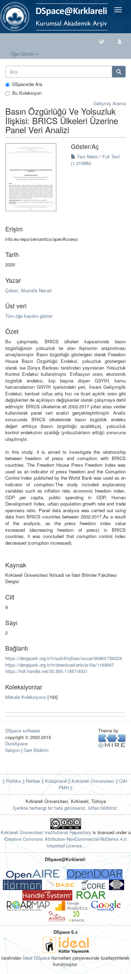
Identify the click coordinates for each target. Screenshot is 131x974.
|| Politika (11, 781)
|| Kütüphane (53, 781)
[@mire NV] (112, 740)
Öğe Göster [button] (22, 53)
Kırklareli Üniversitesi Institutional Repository (46, 832)
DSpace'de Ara (27, 84)
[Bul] (119, 72)
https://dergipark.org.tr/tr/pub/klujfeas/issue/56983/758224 (63, 658)
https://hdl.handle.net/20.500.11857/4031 (46, 671)
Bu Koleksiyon (27, 93)
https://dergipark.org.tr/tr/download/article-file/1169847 (59, 664)
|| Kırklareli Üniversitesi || (92, 781)
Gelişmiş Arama (109, 103)
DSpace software (22, 730)
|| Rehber (30, 781)
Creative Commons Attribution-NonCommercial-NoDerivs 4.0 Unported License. (65, 842)
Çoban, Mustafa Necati (28, 290)
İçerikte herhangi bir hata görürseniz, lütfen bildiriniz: (65, 807)
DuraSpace (16, 743)
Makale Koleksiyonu (25, 697)
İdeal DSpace (36, 957)
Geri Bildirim (36, 750)
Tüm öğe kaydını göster (28, 316)
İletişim (12, 750)
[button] (101, 41)
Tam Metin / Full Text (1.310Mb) (95, 159)
